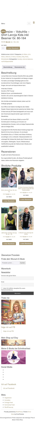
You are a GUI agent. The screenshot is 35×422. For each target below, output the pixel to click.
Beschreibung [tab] (8, 67)
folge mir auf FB (8, 327)
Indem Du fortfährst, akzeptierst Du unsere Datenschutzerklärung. (13, 289)
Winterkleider (5, 59)
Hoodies (18, 57)
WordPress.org (8, 407)
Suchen (22, 263)
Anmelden (7, 400)
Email (2, 282)
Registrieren (8, 398)
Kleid (26, 57)
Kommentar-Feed (9, 405)
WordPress (19, 412)
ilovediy (20, 59)
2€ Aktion (24, 54)
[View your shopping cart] (32, 24)
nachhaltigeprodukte (7, 61)
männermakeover (28, 59)
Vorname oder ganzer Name (8, 275)
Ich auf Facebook (8, 384)
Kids (23, 57)
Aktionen (8, 57)
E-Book (13, 57)
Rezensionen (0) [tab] (20, 67)
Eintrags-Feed (8, 402)
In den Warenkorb (13, 48)
